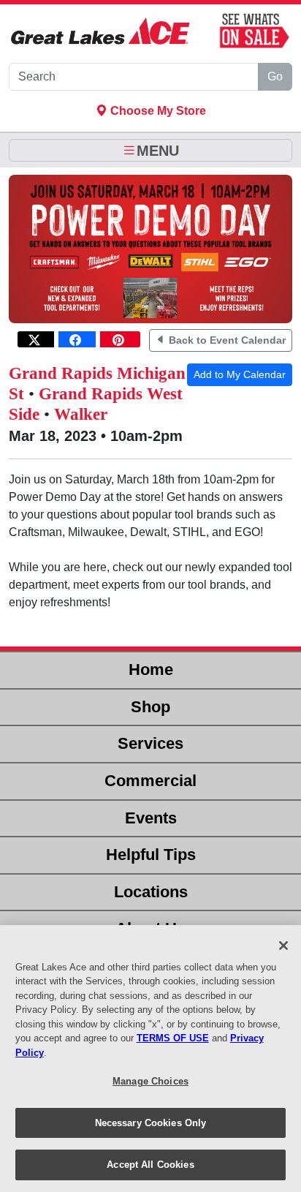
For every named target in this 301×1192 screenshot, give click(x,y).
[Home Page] (100, 31)
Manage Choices (150, 1081)
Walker (80, 413)
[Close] (283, 945)
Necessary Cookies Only (151, 1122)
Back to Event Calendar (226, 340)
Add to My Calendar (240, 374)
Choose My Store (156, 111)
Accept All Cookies (150, 1164)
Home (151, 669)
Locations (151, 892)
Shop (150, 707)
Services (150, 743)
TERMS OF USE (173, 1038)
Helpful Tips (151, 854)
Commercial (150, 781)
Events (151, 818)
